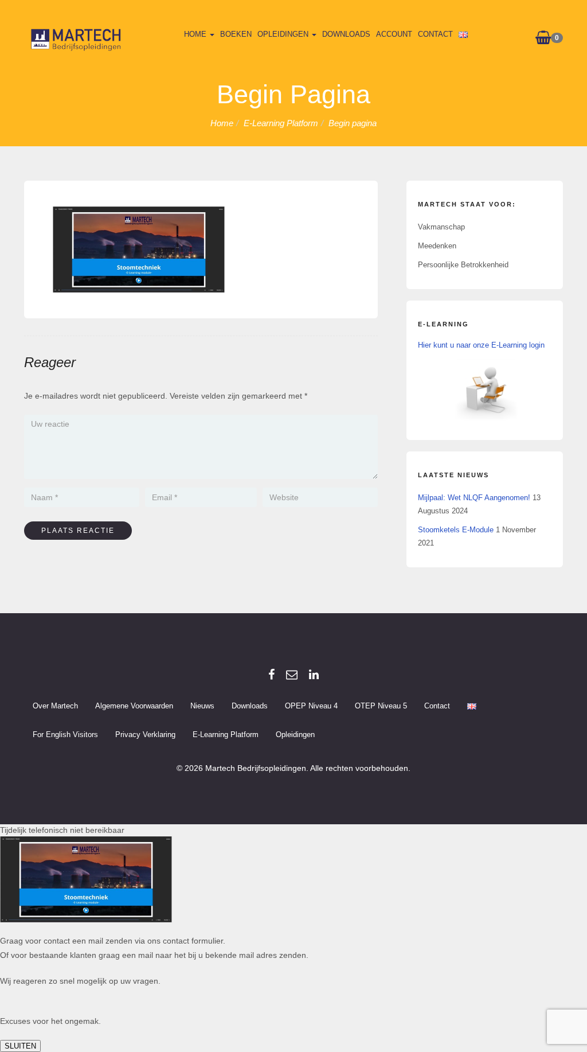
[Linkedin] (314, 674)
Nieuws (202, 706)
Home (196, 34)
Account (394, 34)
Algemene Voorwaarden (134, 706)
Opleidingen (284, 34)
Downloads (346, 34)
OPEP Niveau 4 (311, 706)
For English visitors (65, 734)
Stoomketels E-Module (456, 529)
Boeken (236, 34)
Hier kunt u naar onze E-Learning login (481, 345)
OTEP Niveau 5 (381, 706)
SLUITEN (20, 1046)
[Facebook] (271, 674)
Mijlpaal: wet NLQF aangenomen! (474, 497)
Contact (435, 34)
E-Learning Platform (226, 734)
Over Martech (55, 706)
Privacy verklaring (145, 734)
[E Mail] (292, 674)
